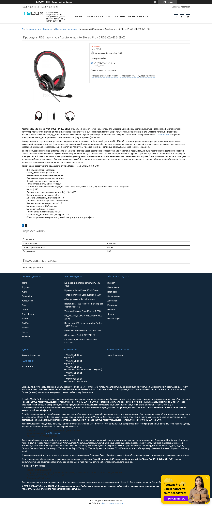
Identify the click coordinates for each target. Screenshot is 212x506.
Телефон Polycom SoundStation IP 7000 (83, 295)
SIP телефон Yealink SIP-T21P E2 (79, 335)
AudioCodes (27, 301)
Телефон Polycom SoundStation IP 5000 (83, 311)
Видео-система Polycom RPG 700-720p (82, 331)
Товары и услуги (94, 17)
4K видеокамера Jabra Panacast (79, 299)
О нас (109, 17)
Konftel (25, 310)
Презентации (113, 318)
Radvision (26, 336)
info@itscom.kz (53, 433)
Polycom (26, 287)
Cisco (24, 305)
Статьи (110, 314)
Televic (25, 332)
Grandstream (28, 314)
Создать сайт (57, 2)
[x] (26, 226)
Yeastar (25, 327)
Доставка (112, 301)
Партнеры (112, 292)
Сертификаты (113, 296)
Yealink (25, 318)
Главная (78, 17)
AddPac (25, 323)
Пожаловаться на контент (112, 503)
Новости (111, 310)
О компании (113, 287)
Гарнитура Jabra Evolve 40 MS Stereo (81, 290)
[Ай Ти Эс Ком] (32, 17)
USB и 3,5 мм (163, 134)
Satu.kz (119, 501)
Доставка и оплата (138, 17)
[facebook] (23, 226)
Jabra (24, 283)
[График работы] (176, 16)
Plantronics (27, 296)
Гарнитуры (48, 29)
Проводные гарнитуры (66, 29)
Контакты (120, 17)
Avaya (24, 292)
